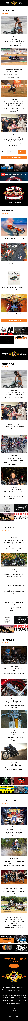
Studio (14, 1007)
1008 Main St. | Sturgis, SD (14, 202)
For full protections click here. (14, 1003)
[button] (26, 1)
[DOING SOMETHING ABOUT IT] (14, 876)
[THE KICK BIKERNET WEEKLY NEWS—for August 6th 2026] (14, 444)
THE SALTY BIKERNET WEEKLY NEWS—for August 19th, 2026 (14, 40)
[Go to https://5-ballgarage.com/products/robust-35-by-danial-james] (14, 304)
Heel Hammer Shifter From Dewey (14, 603)
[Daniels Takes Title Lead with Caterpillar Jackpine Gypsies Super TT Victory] (14, 88)
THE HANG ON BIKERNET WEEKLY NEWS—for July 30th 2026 (14, 492)
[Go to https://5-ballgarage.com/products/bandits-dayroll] (14, 253)
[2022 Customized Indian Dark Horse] (14, 655)
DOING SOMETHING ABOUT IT (14, 889)
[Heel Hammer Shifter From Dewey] (14, 596)
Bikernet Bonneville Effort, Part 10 (14, 586)
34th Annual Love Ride (14, 829)
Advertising (14, 1012)
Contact (14, 1013)
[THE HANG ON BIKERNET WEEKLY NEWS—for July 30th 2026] (14, 479)
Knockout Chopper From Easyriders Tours (14, 702)
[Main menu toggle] (1, 1)
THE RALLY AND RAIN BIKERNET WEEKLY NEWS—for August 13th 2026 (14, 139)
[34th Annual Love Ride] (14, 823)
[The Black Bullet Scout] (14, 751)
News (14, 1010)
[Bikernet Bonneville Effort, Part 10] (14, 579)
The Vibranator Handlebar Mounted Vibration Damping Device (14, 542)
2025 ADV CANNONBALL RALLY (14, 861)
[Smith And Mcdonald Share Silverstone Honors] (14, 56)
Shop (14, 1008)
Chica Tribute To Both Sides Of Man (14, 734)
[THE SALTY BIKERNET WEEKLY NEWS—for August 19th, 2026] (14, 28)
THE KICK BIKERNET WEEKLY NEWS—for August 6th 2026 (14, 459)
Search (4, 152)
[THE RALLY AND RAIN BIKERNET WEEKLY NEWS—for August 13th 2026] (14, 124)
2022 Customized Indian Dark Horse (14, 670)
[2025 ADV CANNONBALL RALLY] (14, 848)
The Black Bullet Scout (14, 765)
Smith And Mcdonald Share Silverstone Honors (14, 70)
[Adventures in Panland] (14, 559)
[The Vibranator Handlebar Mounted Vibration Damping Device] (14, 534)
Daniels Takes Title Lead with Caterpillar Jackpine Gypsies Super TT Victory (14, 104)
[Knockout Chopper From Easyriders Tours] (14, 687)
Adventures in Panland (14, 572)
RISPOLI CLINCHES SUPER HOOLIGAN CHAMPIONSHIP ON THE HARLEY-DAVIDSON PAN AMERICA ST (14, 920)
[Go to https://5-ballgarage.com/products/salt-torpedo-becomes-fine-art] (14, 229)
